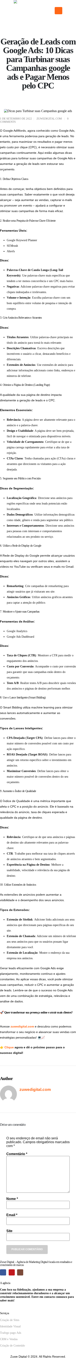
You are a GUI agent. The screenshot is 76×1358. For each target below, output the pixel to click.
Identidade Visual (11, 1326)
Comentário (16, 1154)
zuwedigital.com (49, 118)
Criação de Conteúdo (12, 1345)
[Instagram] (20, 1272)
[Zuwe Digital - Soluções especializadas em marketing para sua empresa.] (33, 10)
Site (9, 1231)
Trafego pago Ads (10, 1332)
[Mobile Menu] (58, 10)
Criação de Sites (9, 1320)
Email (11, 1215)
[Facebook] (3, 1272)
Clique (9, 1047)
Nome (12, 1199)
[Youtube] (12, 1272)
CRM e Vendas (9, 1339)
